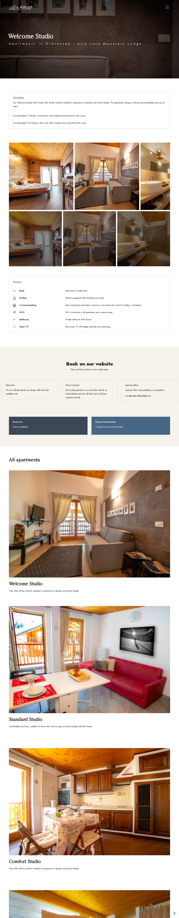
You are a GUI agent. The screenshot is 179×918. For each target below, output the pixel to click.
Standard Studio (25, 719)
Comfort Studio (25, 861)
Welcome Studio (26, 583)
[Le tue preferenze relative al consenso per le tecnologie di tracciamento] (174, 913)
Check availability (20, 426)
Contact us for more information (109, 426)
